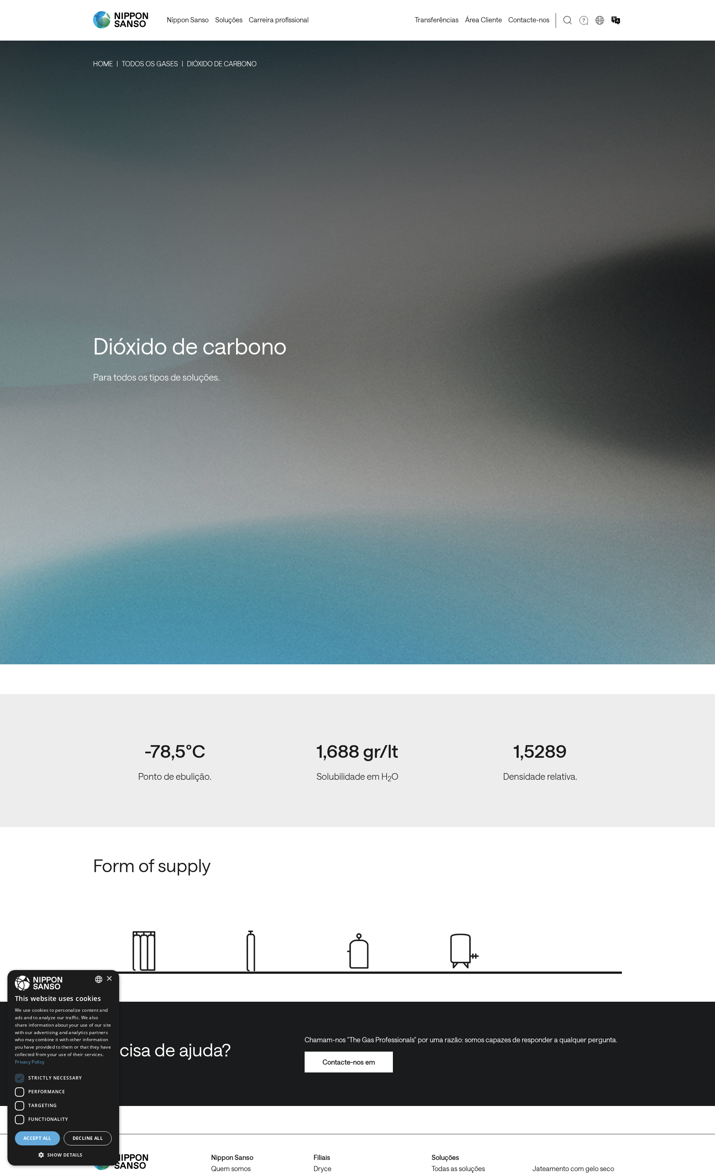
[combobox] (98, 979)
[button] (63, 1154)
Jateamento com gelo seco (573, 1168)
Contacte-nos (528, 20)
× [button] (109, 979)
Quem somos (231, 1168)
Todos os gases (150, 64)
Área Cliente (483, 20)
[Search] (567, 20)
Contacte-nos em (348, 1062)
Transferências (436, 20)
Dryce (322, 1168)
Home (103, 64)
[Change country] (599, 20)
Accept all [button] (37, 1138)
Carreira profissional (279, 20)
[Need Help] (583, 20)
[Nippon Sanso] (120, 20)
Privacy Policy (29, 1062)
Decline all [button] (88, 1138)
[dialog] (63, 1068)
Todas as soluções (458, 1168)
